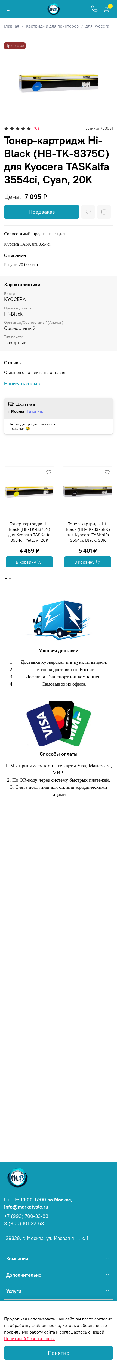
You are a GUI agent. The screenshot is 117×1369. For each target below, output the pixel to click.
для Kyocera (97, 26)
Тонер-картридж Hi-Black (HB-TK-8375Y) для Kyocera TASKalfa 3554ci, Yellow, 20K (29, 532)
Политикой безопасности (29, 1338)
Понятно (58, 1352)
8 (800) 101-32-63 (24, 1224)
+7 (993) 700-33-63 (26, 1216)
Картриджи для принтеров (52, 26)
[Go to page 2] (10, 578)
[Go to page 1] (6, 578)
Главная (11, 26)
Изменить (34, 411)
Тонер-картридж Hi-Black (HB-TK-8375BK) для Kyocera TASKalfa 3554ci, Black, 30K (88, 532)
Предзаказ (42, 211)
